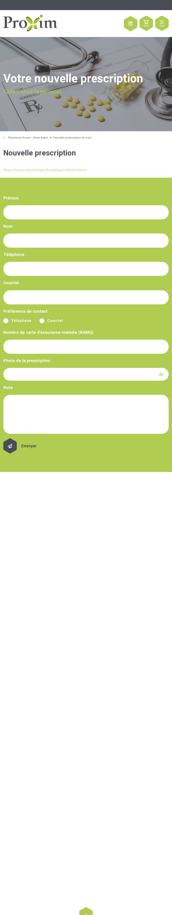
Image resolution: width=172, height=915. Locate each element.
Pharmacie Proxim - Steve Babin (28, 137)
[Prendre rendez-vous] (130, 23)
